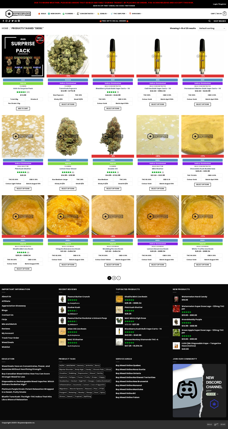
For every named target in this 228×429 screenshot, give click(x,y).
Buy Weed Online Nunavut (129, 385)
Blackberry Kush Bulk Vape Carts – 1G (113, 88)
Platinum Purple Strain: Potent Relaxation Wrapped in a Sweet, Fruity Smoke (28, 390)
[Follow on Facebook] (3, 21)
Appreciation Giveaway (14, 305)
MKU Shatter (157, 169)
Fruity (87, 377)
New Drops (56, 14)
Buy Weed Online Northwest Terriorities (135, 377)
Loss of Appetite (98, 385)
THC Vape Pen (119, 14)
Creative (63, 373)
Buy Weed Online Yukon (127, 397)
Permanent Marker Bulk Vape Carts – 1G (202, 88)
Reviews (6, 328)
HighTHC (82, 381)
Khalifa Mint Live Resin (23, 249)
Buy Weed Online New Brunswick (132, 381)
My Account (8, 333)
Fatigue (72, 377)
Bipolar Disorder (66, 369)
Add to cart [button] (23, 108)
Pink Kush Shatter (23, 169)
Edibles (103, 14)
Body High (79, 369)
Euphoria (63, 377)
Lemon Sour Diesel (68, 169)
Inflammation (65, 385)
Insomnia (77, 385)
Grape (94, 377)
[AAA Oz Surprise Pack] (23, 56)
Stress (62, 396)
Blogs (4, 310)
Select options (68, 104)
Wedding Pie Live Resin (113, 249)
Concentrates (86, 14)
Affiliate (6, 301)
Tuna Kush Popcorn (68, 88)
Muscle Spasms (76, 389)
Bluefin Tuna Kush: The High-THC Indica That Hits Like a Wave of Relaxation (27, 398)
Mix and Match (9, 324)
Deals (43, 14)
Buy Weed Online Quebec (128, 365)
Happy (102, 377)
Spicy (102, 392)
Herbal (74, 381)
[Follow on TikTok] (9, 21)
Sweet (70, 396)
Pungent (63, 392)
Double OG (113, 169)
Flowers (69, 14)
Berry (97, 366)
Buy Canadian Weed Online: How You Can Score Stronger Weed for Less (26, 375)
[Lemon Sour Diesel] (68, 136)
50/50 (61, 366)
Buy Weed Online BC (126, 393)
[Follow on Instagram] (6, 21)
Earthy (100, 373)
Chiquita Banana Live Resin (68, 249)
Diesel (92, 373)
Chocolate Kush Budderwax (202, 169)
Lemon (86, 385)
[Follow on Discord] (19, 21)
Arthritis (89, 366)
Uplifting (87, 396)
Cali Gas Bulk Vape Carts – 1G (158, 88)
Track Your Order (10, 338)
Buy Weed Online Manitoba (129, 389)
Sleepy (89, 392)
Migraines (63, 389)
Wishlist (6, 347)
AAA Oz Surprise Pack (23, 88)
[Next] (119, 278)
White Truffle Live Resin (202, 249)
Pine (95, 389)
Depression (83, 373)
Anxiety (80, 366)
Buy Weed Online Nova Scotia (130, 369)
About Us (6, 296)
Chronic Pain (98, 369)
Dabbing (72, 373)
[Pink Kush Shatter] (23, 136)
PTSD (102, 389)
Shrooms (136, 14)
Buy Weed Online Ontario (128, 373)
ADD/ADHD (70, 366)
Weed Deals (8, 342)
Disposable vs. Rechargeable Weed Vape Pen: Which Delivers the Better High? (28, 383)
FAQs (4, 319)
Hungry (91, 381)
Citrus (108, 369)
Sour (96, 392)
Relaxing (72, 392)
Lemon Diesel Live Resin (157, 249)
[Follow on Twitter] (13, 21)
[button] (209, 21)
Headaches (64, 381)
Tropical (78, 396)
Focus (80, 377)
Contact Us (7, 315)
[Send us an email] (16, 21)
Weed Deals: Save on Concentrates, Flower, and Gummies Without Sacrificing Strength (26, 368)
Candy (88, 369)
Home (5, 28)
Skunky (81, 392)
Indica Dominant (103, 381)
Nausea (88, 389)
